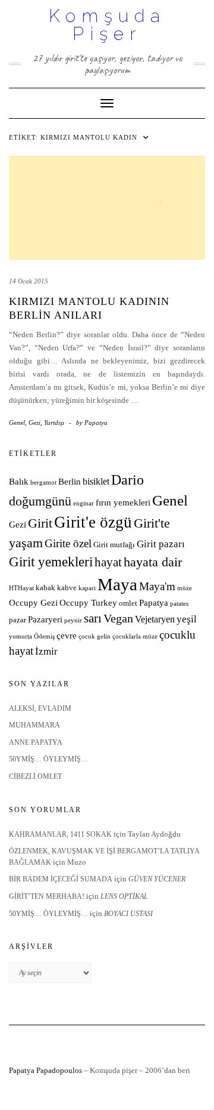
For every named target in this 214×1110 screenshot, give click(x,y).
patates (179, 603)
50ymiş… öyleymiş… (48, 759)
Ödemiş (44, 636)
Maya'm (157, 586)
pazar (17, 620)
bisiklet (96, 481)
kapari (87, 588)
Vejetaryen (155, 619)
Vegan (118, 618)
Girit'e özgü (93, 522)
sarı (93, 618)
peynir (73, 620)
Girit (40, 523)
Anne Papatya (35, 742)
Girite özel (68, 543)
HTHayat (21, 588)
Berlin (69, 481)
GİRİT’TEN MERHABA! (46, 896)
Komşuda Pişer (107, 24)
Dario (127, 480)
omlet (128, 603)
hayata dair (153, 562)
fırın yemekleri (123, 502)
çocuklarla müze (135, 636)
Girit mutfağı (114, 545)
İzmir (46, 651)
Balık (19, 481)
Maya (117, 584)
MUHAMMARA (34, 725)
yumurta (20, 636)
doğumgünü (40, 501)
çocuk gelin (94, 636)
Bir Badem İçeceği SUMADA (60, 879)
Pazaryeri (45, 619)
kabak (45, 588)
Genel (17, 422)
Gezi (34, 422)
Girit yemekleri (51, 561)
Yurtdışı (54, 422)
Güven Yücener (156, 879)
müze (184, 588)
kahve (67, 588)
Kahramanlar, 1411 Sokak (60, 834)
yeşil (187, 619)
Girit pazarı (161, 544)
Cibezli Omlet (35, 776)
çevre (66, 635)
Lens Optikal (124, 896)
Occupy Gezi (33, 603)
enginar (83, 503)
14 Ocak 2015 (28, 281)
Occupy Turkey (88, 603)
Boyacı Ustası (128, 913)
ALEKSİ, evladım (40, 708)
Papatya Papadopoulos (45, 1070)
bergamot (43, 482)
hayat (108, 562)
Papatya (153, 603)
